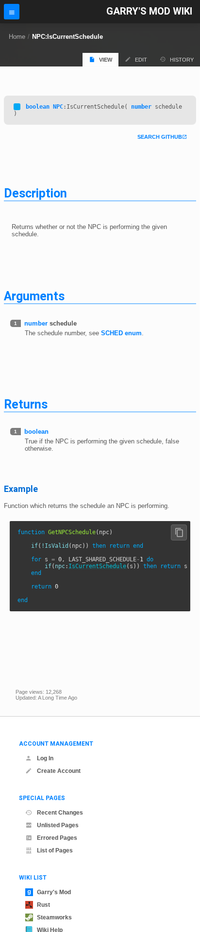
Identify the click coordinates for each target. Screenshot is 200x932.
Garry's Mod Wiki (149, 11)
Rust (43, 904)
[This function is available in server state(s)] (17, 106)
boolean (38, 106)
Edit (141, 60)
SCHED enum (121, 333)
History (182, 60)
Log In (45, 758)
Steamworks (54, 917)
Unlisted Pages (58, 825)
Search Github (159, 137)
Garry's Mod (54, 892)
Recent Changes (60, 812)
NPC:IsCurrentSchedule (67, 36)
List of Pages (55, 850)
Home (17, 36)
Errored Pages (57, 837)
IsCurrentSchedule (97, 566)
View (105, 60)
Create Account (59, 771)
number (141, 106)
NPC (58, 106)
